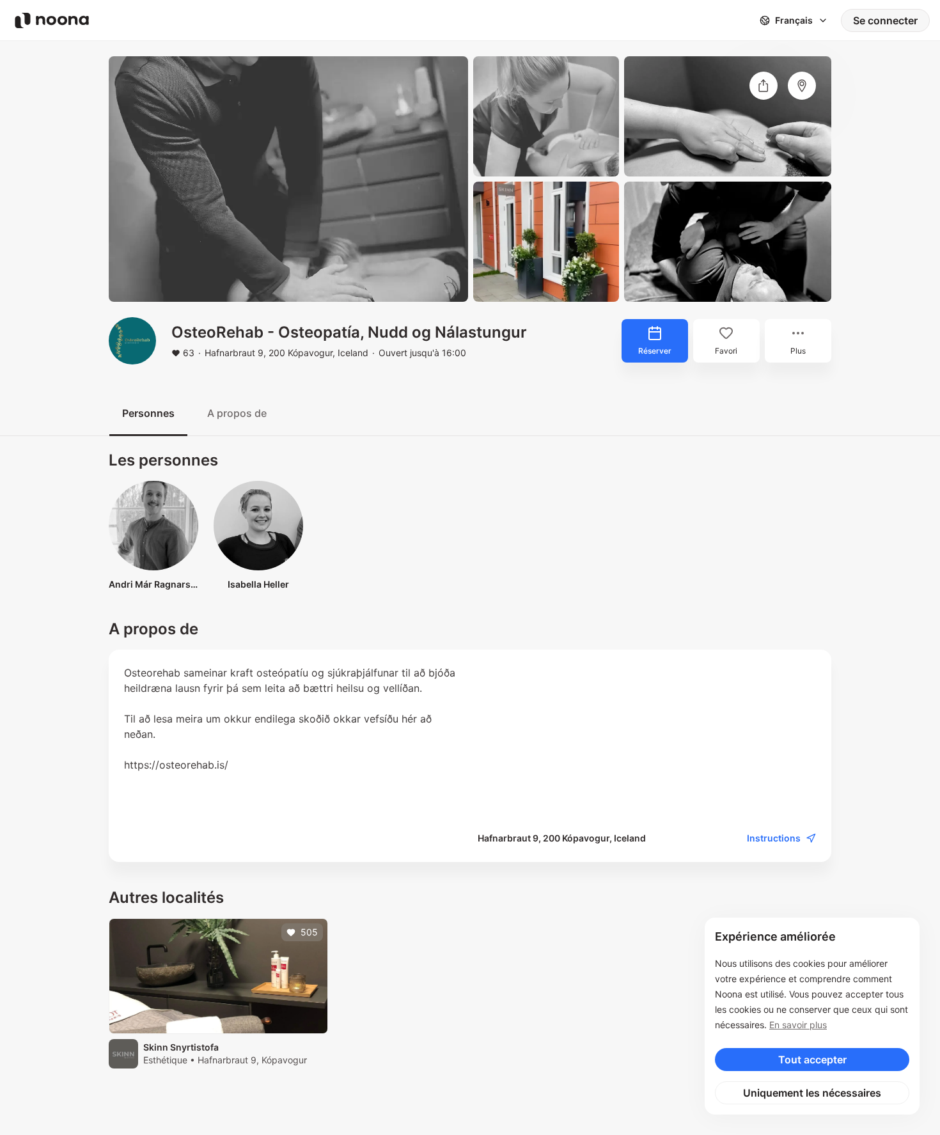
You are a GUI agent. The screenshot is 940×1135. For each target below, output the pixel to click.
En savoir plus (798, 1024)
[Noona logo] (51, 20)
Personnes (148, 413)
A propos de (237, 413)
